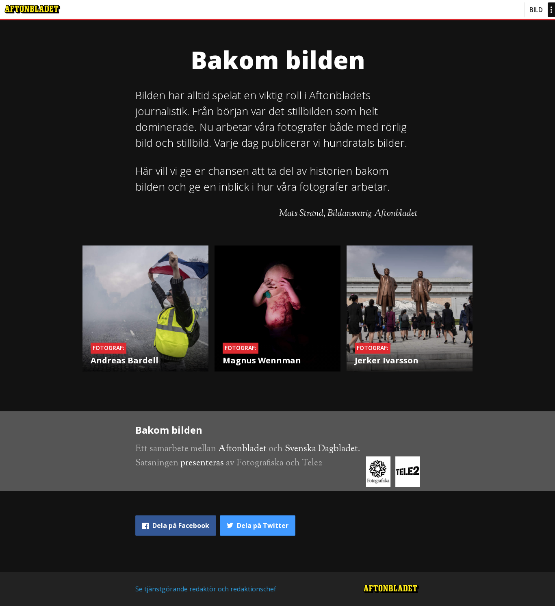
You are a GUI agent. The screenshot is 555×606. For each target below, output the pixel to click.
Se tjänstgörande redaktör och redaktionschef (205, 588)
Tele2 (312, 463)
